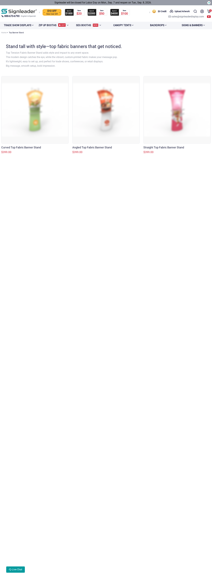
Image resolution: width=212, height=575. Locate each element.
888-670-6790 (12, 16)
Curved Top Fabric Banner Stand (21, 147)
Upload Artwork (182, 11)
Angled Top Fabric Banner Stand (92, 147)
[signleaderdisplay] (19, 11)
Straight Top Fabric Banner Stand (163, 147)
